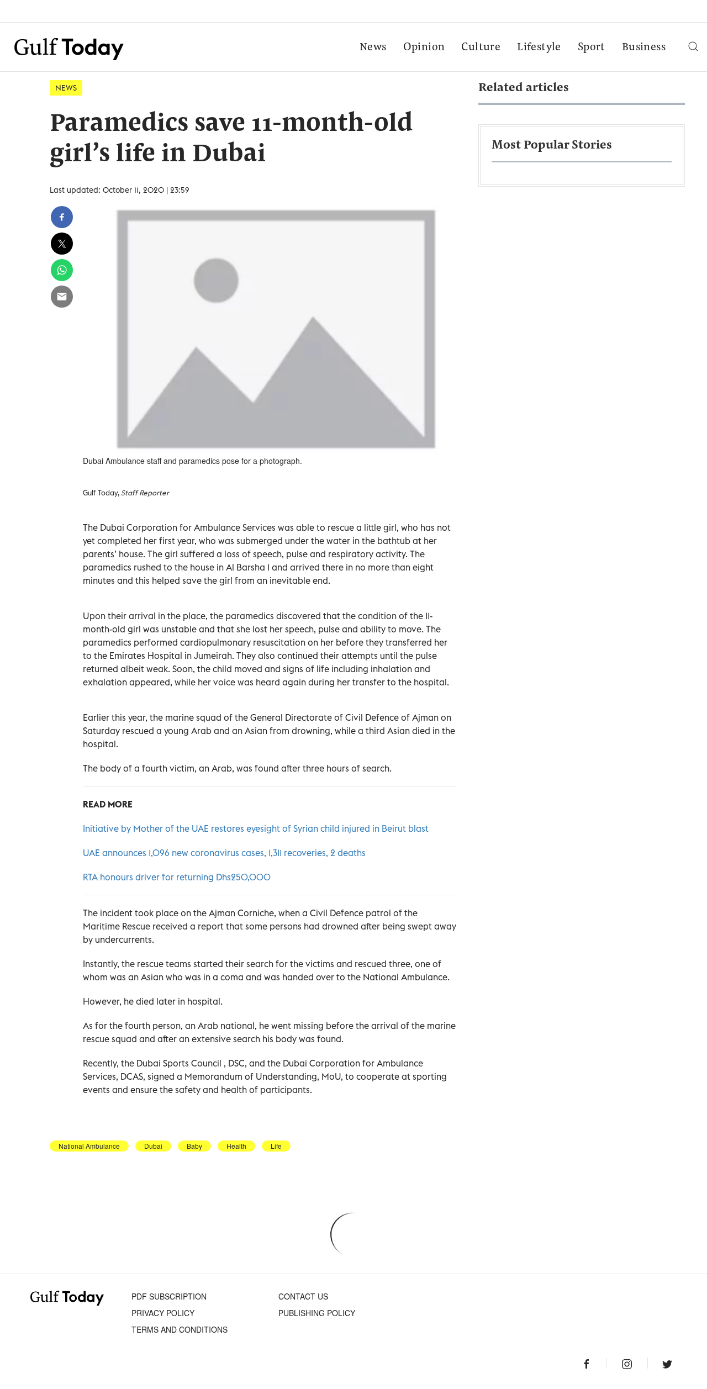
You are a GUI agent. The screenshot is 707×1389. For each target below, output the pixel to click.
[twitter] (62, 244)
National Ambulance (89, 1146)
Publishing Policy (316, 1312)
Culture (480, 47)
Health (236, 1146)
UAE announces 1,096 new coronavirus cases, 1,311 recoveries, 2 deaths (224, 852)
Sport (591, 47)
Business (644, 47)
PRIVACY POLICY (162, 1312)
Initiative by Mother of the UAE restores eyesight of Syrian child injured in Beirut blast (256, 828)
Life (276, 1146)
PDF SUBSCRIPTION (169, 1296)
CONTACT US (303, 1296)
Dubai (153, 1146)
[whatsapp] (62, 270)
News (373, 47)
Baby (194, 1146)
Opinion (424, 47)
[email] (62, 297)
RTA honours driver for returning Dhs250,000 (177, 877)
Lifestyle (539, 47)
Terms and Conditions (179, 1329)
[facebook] (62, 217)
